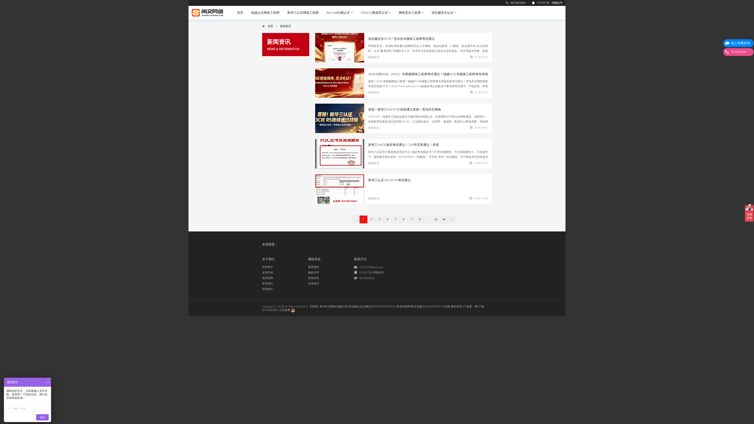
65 (436, 219)
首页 (240, 12)
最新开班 (313, 272)
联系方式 (360, 259)
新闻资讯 (285, 26)
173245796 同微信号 (371, 272)
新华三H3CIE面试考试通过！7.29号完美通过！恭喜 (403, 144)
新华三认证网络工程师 (303, 12)
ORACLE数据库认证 (374, 12)
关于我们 (268, 259)
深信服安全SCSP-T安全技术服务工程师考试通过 (401, 38)
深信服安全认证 (443, 12)
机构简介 (267, 267)
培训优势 (267, 278)
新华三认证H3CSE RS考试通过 (389, 180)
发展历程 (267, 272)
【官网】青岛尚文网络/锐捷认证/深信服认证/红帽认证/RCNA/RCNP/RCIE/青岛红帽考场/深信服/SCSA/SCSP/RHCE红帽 (379, 306)
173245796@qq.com (371, 267)
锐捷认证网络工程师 (265, 12)
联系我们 (267, 283)
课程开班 (314, 259)
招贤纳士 (267, 289)
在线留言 (313, 283)
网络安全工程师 (410, 12)
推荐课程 (313, 267)
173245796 (550, 3)
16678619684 (518, 3)
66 (444, 219)
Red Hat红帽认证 (338, 12)
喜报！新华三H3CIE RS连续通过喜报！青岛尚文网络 (404, 109)
